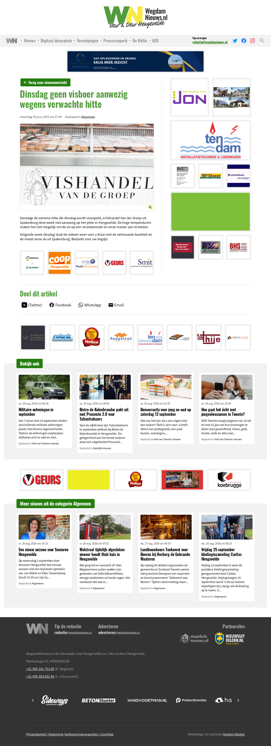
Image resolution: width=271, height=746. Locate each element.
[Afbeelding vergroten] (87, 167)
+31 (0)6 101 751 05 (40, 668)
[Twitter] (235, 40)
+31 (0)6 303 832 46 (40, 676)
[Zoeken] (262, 41)
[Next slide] (238, 700)
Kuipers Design (234, 734)
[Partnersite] (194, 638)
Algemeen (88, 117)
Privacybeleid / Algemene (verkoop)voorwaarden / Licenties (69, 734)
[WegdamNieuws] (135, 17)
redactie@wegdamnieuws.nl (210, 42)
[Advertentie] (32, 263)
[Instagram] (252, 40)
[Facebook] (243, 40)
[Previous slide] (33, 700)
